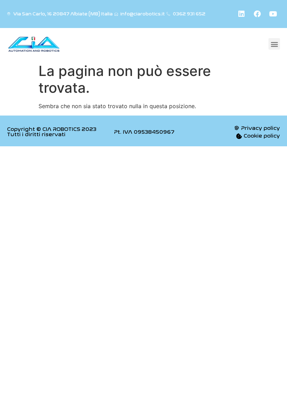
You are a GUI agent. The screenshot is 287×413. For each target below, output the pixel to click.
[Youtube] (273, 14)
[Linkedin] (241, 14)
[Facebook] (257, 14)
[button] (274, 44)
